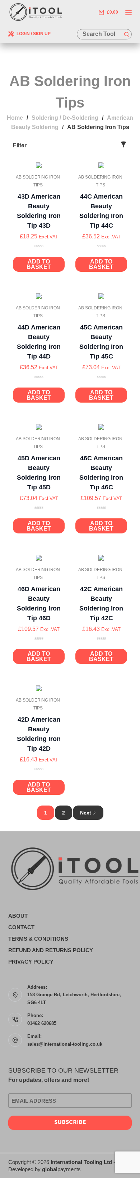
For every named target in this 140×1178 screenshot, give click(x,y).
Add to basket (39, 264)
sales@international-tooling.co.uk (64, 1044)
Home (15, 118)
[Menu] (128, 12)
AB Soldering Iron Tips (38, 181)
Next (85, 813)
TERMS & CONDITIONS (38, 939)
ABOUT (18, 916)
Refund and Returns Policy (50, 950)
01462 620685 (41, 1023)
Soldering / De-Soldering (65, 118)
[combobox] (99, 34)
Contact (21, 927)
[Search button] (126, 34)
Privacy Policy (30, 962)
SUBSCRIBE (70, 1122)
